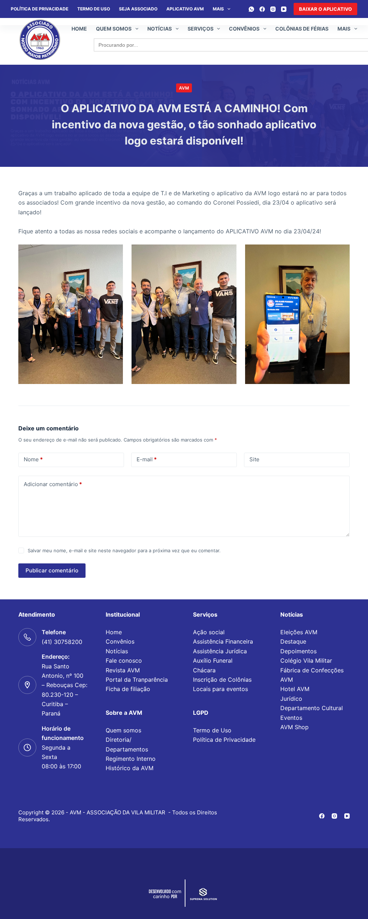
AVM (184, 88)
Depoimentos (298, 651)
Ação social (209, 632)
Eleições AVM (298, 632)
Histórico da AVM (129, 768)
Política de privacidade (39, 9)
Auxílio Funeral (213, 660)
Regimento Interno (131, 758)
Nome (33, 459)
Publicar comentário (52, 570)
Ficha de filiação (128, 688)
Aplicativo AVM (185, 9)
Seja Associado (138, 9)
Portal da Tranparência (137, 679)
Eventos (291, 717)
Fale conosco (124, 660)
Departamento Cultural (311, 708)
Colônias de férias (301, 29)
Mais (218, 9)
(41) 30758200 (62, 641)
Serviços (200, 29)
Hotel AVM (294, 688)
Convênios (244, 29)
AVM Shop (294, 727)
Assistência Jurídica (220, 651)
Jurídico (291, 698)
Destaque (293, 641)
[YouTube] (283, 9)
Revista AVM (123, 670)
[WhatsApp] (251, 9)
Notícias (159, 29)
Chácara (204, 670)
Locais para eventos (220, 688)
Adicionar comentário (53, 484)
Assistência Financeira (223, 641)
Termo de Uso (93, 9)
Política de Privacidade (224, 739)
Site (254, 459)
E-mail (147, 459)
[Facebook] (262, 9)
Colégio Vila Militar (306, 660)
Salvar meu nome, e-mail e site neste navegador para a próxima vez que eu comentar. (124, 550)
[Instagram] (273, 9)
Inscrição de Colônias (222, 679)
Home (79, 29)
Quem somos (114, 29)
